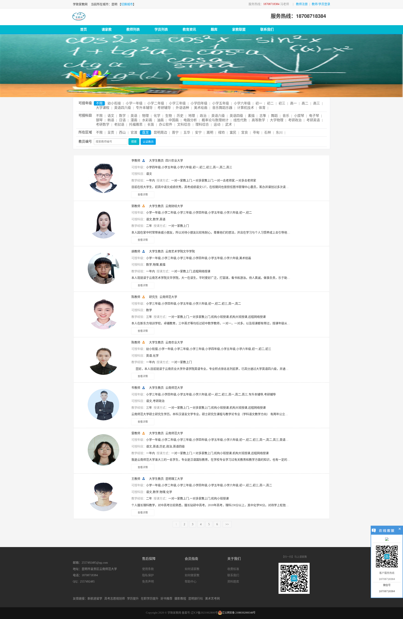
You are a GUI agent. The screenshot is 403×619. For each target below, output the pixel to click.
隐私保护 (148, 575)
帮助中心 (190, 581)
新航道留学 (95, 598)
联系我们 (267, 29)
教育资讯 (189, 29)
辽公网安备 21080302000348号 (238, 612)
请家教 (107, 29)
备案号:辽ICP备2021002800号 (200, 612)
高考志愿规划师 (114, 598)
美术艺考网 (212, 598)
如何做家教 (192, 575)
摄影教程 (180, 598)
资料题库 (233, 581)
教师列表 (133, 29)
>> (227, 524)
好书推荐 (166, 598)
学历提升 (133, 598)
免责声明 (148, 581)
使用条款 (148, 569)
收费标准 (233, 569)
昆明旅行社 (195, 598)
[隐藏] (400, 529)
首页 (83, 29)
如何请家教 (192, 569)
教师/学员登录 (321, 4)
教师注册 (302, 4)
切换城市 (127, 4)
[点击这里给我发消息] (387, 539)
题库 (214, 29)
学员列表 (161, 29)
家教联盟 (239, 29)
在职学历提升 (149, 598)
